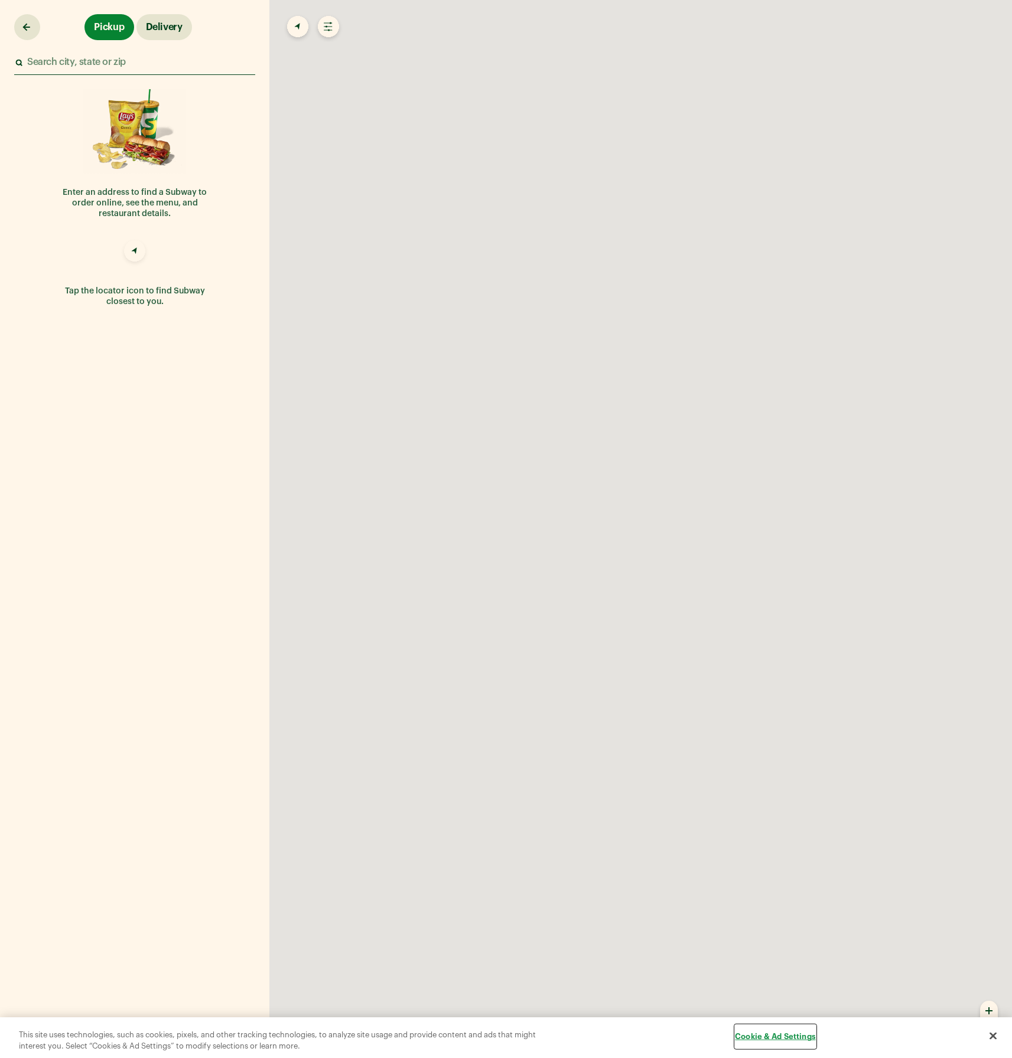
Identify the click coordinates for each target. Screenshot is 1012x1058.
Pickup (109, 27)
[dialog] (506, 1037)
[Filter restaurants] (327, 27)
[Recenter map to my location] (297, 27)
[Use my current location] (135, 253)
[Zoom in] (989, 1010)
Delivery (164, 27)
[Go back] (27, 27)
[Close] (993, 1036)
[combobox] (134, 62)
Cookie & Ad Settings (775, 1036)
